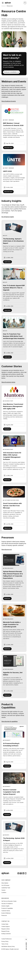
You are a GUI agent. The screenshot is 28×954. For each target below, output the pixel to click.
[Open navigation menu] (3, 2)
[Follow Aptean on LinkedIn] (23, 873)
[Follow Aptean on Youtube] (26, 873)
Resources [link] (10, 6)
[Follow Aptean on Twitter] (21, 873)
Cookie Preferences (6, 938)
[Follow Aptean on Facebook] (18, 873)
